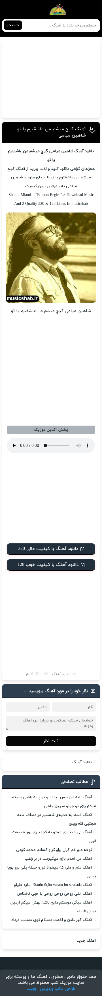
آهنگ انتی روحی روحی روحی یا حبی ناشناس (54, 893)
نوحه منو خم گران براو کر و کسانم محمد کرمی (54, 850)
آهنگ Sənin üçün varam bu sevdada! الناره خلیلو (53, 885)
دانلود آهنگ (61, 674)
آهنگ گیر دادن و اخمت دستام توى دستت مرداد (51, 920)
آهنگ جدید (86, 940)
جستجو (13, 25)
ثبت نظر (51, 741)
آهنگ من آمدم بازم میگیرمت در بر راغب (58, 858)
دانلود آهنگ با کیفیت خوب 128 (48, 565)
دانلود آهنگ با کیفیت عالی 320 (48, 549)
